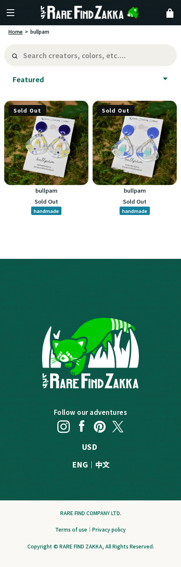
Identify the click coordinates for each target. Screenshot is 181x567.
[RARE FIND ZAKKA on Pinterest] (99, 424)
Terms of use (71, 529)
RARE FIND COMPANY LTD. (90, 512)
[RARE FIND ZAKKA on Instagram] (63, 424)
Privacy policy (109, 529)
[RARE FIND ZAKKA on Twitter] (118, 424)
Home (15, 31)
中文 (102, 464)
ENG (80, 464)
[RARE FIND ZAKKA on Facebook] (81, 424)
